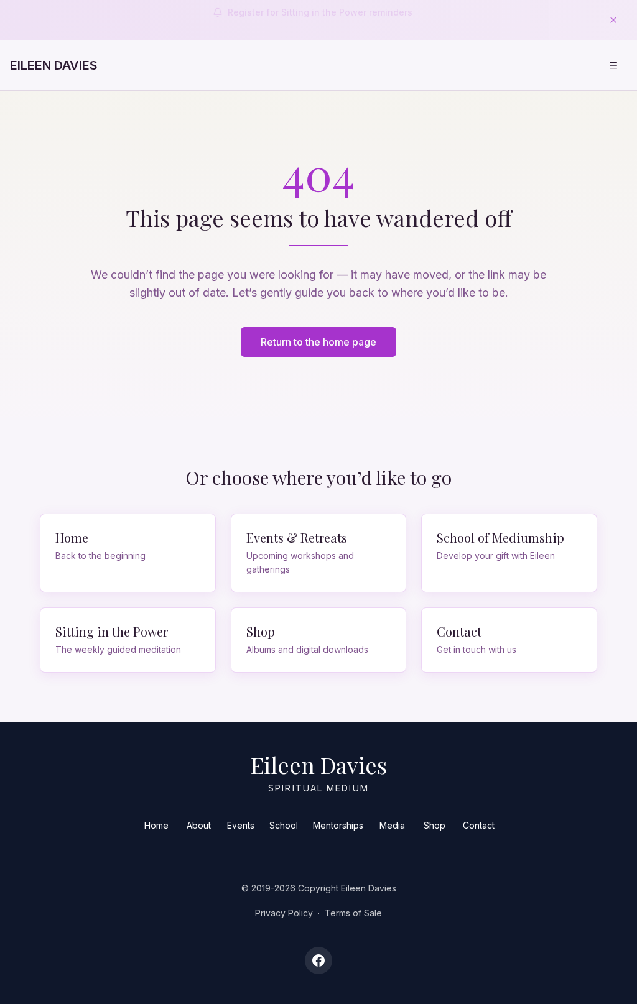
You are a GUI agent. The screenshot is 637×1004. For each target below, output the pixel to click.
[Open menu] (613, 65)
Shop (434, 825)
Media (392, 825)
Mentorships (338, 825)
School (283, 825)
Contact (479, 825)
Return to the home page (318, 342)
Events (240, 825)
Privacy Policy (284, 913)
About (199, 825)
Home (156, 825)
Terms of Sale (353, 913)
